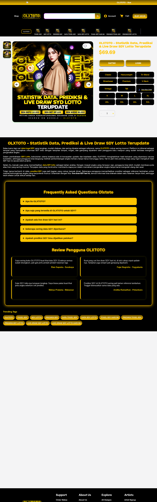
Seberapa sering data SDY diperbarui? (45, 229)
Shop (16, 16)
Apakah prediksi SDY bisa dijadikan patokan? (49, 238)
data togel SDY (27, 148)
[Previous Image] (16, 84)
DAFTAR (112, 63)
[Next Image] (88, 84)
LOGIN (138, 63)
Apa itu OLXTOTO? (35, 201)
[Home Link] (31, 16)
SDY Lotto (25, 157)
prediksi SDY (36, 171)
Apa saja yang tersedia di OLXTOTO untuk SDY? (50, 210)
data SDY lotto (49, 165)
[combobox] (69, 16)
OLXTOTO (104, 148)
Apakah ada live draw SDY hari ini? (43, 220)
